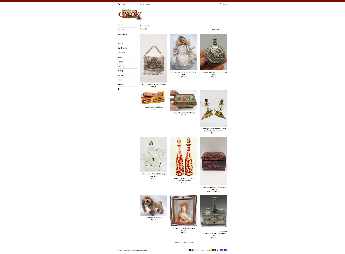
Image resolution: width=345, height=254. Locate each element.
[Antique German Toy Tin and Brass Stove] (213, 213)
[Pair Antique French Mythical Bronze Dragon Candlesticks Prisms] (213, 108)
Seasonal (127, 75)
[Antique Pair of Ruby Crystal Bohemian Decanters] (183, 156)
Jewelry (127, 57)
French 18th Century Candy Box (184, 113)
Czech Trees (122, 48)
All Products (122, 34)
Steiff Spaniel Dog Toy (154, 217)
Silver (120, 80)
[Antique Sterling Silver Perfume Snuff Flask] (213, 52)
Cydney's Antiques (132, 250)
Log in (142, 4)
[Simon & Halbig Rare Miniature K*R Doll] (183, 52)
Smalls (120, 84)
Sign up (148, 4)
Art (127, 39)
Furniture (121, 52)
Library (120, 61)
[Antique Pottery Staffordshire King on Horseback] (153, 154)
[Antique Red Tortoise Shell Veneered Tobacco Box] (213, 161)
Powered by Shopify (142, 250)
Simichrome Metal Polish (154, 107)
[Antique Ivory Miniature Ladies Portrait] (183, 210)
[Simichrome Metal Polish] (153, 97)
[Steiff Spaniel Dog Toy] (153, 205)
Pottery (127, 71)
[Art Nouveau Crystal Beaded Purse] (153, 58)
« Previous (177, 242)
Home (120, 25)
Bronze (127, 43)
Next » (192, 242)
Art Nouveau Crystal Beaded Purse (154, 84)
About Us (127, 30)
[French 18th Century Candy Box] (183, 100)
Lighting (121, 66)
